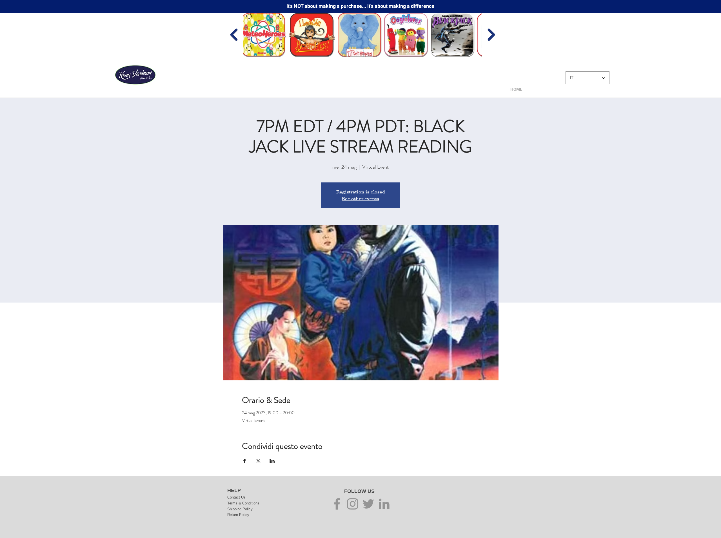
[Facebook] (336, 503)
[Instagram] (352, 503)
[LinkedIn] (384, 503)
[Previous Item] (233, 35)
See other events (360, 198)
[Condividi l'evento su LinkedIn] (272, 461)
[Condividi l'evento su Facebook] (244, 461)
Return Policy (238, 515)
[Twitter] (368, 503)
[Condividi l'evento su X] (258, 461)
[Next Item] (491, 35)
